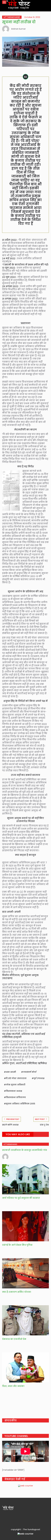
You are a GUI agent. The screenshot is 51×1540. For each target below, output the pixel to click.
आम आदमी (11, 1072)
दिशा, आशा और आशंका (13, 1386)
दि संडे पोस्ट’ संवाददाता (16, 1078)
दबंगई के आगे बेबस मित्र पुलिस (17, 1244)
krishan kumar (18, 28)
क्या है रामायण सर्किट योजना (16, 1291)
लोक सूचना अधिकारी (15, 1084)
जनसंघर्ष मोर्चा (29, 1072)
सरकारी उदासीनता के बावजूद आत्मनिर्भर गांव (24, 1150)
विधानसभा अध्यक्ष (14, 1091)
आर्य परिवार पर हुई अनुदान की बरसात (21, 1197)
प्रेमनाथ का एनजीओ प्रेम (14, 1339)
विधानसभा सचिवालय (16, 1097)
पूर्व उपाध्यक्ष (39, 1078)
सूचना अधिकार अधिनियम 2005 (20, 1103)
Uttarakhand (12, 17)
